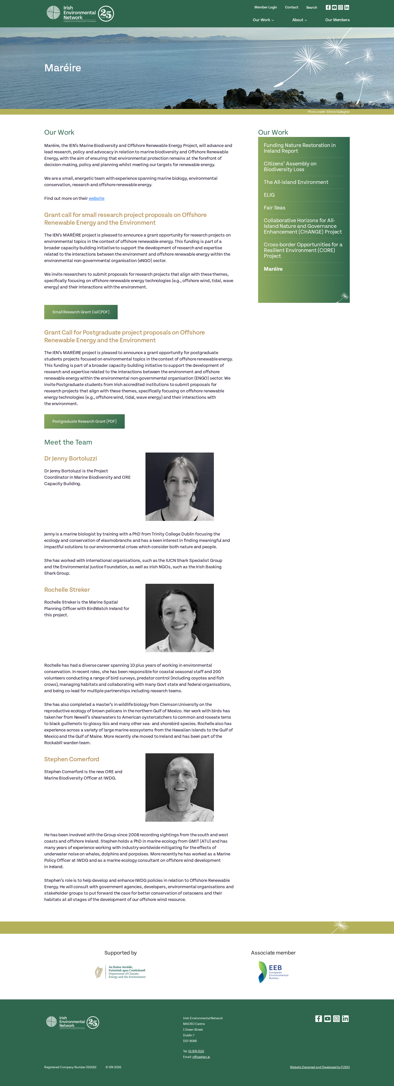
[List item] (328, 7)
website (96, 198)
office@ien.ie (201, 1057)
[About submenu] (305, 20)
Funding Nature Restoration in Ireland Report (300, 148)
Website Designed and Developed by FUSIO (320, 1067)
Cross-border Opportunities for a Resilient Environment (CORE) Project (303, 250)
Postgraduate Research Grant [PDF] (84, 421)
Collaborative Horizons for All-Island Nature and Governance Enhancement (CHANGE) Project (303, 226)
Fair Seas (274, 208)
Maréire (273, 269)
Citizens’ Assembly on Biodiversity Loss (290, 166)
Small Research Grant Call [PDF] (80, 312)
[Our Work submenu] (272, 20)
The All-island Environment (296, 182)
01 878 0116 (196, 1051)
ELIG (269, 195)
